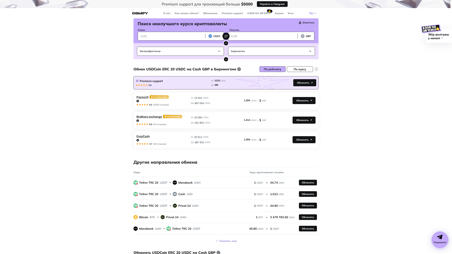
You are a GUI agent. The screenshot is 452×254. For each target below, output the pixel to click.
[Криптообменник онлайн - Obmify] (140, 13)
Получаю (234, 30)
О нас (166, 13)
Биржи (279, 13)
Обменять (303, 82)
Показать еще (228, 241)
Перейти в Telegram (272, 4)
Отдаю (141, 30)
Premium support (232, 13)
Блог (291, 13)
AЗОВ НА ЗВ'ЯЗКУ (259, 13)
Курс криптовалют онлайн (267, 172)
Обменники (210, 13)
